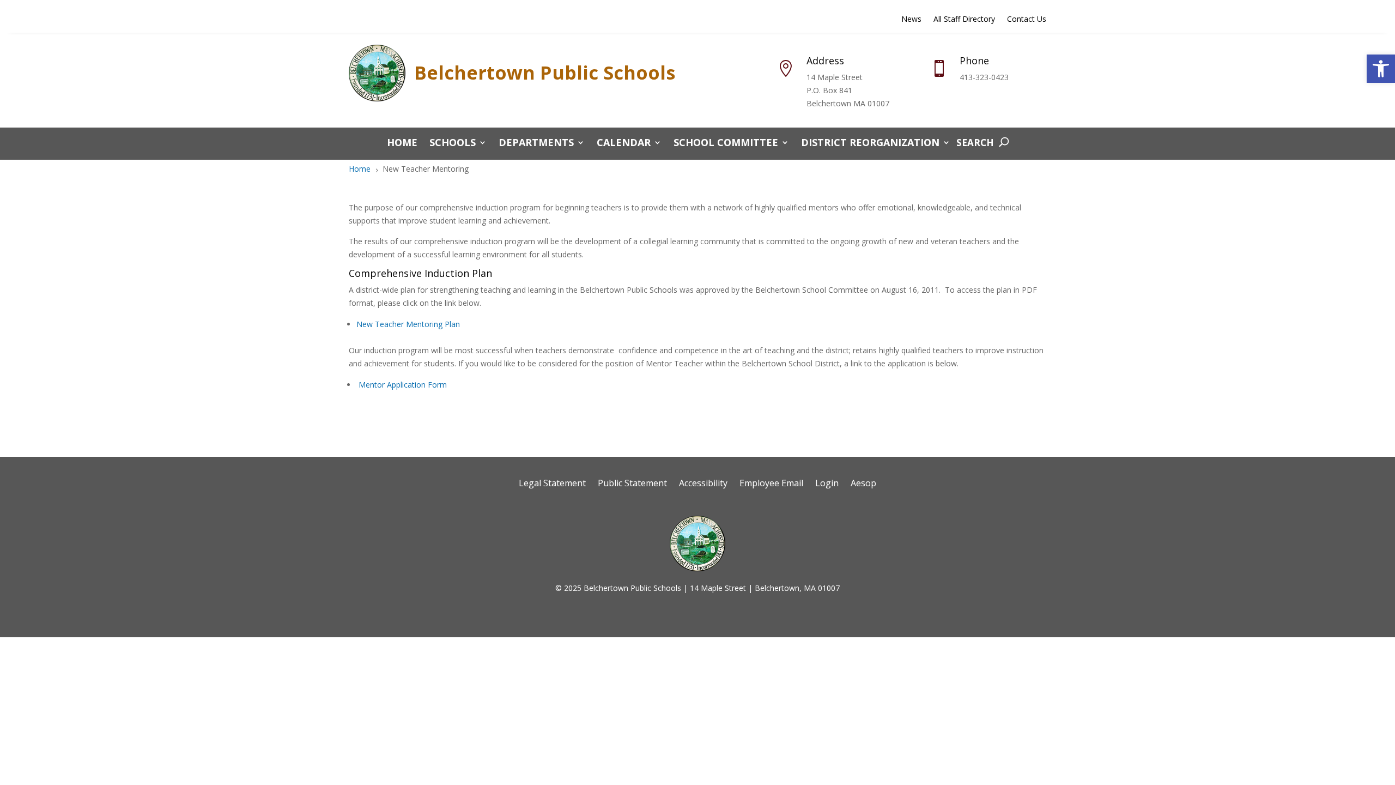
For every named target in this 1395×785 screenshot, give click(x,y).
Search (975, 142)
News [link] (911, 19)
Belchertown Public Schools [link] (544, 72)
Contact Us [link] (1026, 19)
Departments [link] (536, 143)
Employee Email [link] (771, 484)
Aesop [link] (863, 484)
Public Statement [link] (632, 484)
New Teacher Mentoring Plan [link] (408, 324)
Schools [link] (452, 143)
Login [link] (827, 484)
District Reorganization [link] (870, 143)
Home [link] (402, 143)
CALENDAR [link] (624, 143)
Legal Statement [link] (552, 484)
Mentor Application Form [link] (403, 384)
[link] (1381, 69)
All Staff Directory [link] (964, 19)
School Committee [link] (726, 143)
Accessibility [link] (703, 484)
